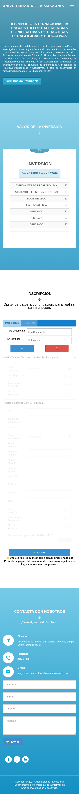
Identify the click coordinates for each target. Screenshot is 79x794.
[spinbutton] (49, 340)
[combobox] (47, 332)
